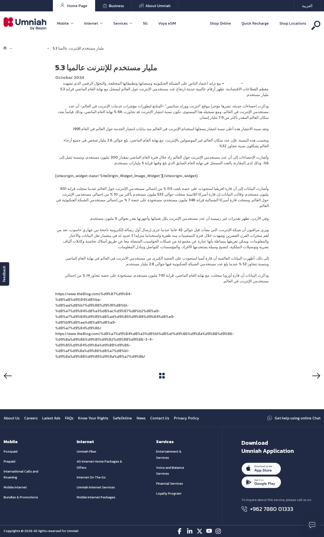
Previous (13, 384)
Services (120, 23)
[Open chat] (312, 525)
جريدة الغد (232, 83)
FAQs (69, 418)
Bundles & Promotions (21, 497)
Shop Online (220, 23)
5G (145, 23)
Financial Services (169, 483)
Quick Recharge (255, 23)
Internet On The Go (91, 477)
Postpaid (10, 451)
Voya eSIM (167, 23)
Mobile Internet (15, 487)
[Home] (5, 48)
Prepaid (9, 461)
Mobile (63, 23)
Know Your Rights (93, 418)
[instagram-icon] (219, 531)
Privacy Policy (186, 418)
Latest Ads (51, 418)
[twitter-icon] (200, 531)
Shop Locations (292, 23)
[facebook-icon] (181, 531)
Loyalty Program (168, 493)
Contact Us (159, 418)
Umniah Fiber (86, 451)
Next (315, 384)
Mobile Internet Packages (96, 497)
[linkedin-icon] (190, 531)
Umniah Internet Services (96, 487)
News (141, 418)
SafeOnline (122, 418)
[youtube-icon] (209, 531)
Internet (91, 23)
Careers (30, 418)
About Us (11, 418)
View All (162, 384)
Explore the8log (29, 48)
